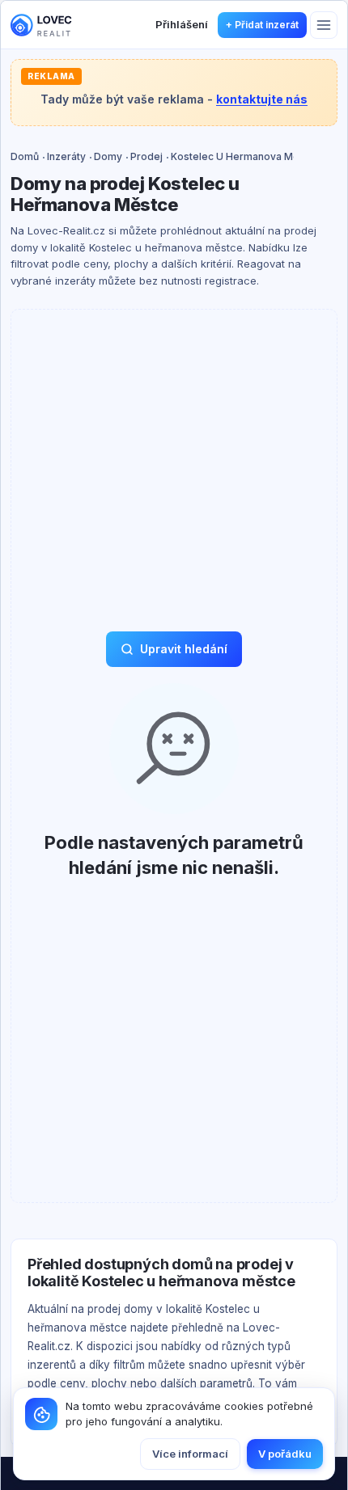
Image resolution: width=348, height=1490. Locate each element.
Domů (25, 156)
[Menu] (323, 25)
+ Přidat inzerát (262, 25)
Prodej (146, 156)
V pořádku (285, 1453)
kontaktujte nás (262, 99)
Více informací (190, 1453)
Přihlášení (181, 24)
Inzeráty (66, 156)
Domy (108, 156)
